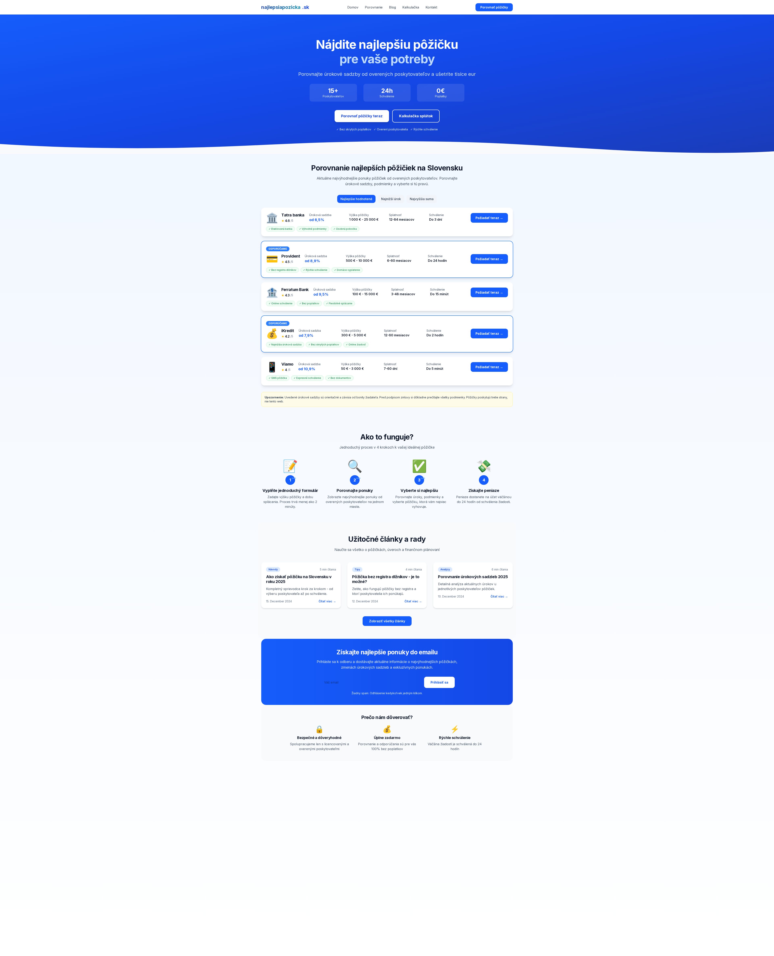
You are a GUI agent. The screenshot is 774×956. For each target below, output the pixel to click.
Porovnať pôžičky (494, 7)
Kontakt (431, 7)
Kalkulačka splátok (416, 116)
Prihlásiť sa (439, 682)
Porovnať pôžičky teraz (362, 116)
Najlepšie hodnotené (356, 199)
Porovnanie (374, 7)
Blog (392, 7)
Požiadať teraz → (489, 218)
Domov (352, 7)
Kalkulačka (410, 7)
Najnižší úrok (391, 199)
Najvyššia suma (422, 199)
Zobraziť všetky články (387, 621)
